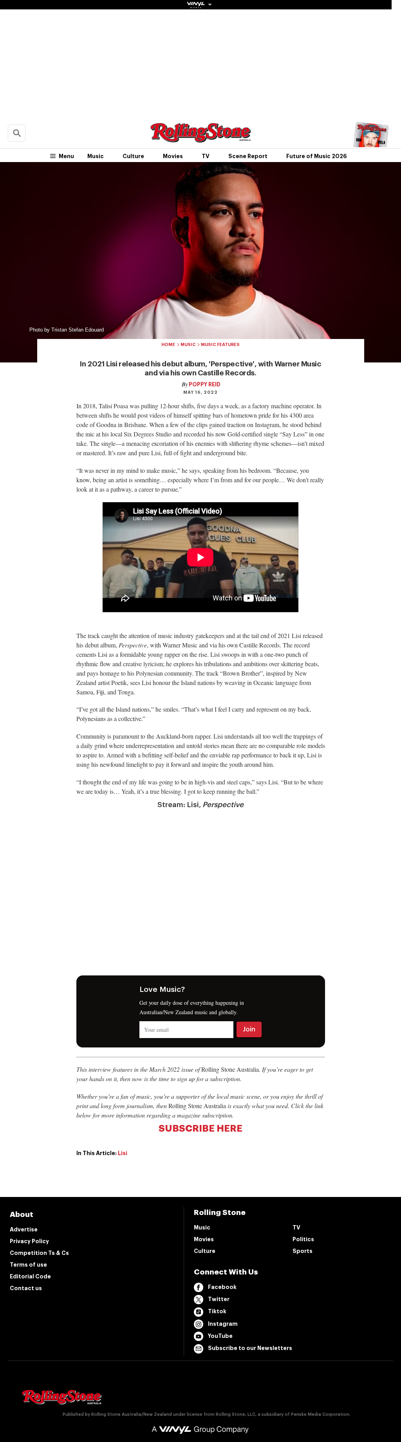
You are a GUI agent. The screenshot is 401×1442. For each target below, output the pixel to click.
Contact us (26, 1288)
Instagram (223, 1324)
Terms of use (28, 1264)
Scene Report (247, 156)
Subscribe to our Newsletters (250, 1348)
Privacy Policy (29, 1241)
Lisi (122, 1153)
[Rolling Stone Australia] (200, 139)
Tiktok (217, 1311)
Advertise (24, 1229)
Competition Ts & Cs (39, 1253)
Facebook (222, 1287)
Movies (173, 156)
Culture (133, 156)
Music (95, 156)
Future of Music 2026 (316, 156)
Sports (302, 1251)
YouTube (220, 1336)
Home (168, 344)
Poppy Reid (204, 384)
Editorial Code (30, 1276)
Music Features (220, 344)
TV (206, 156)
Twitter (218, 1299)
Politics (303, 1239)
